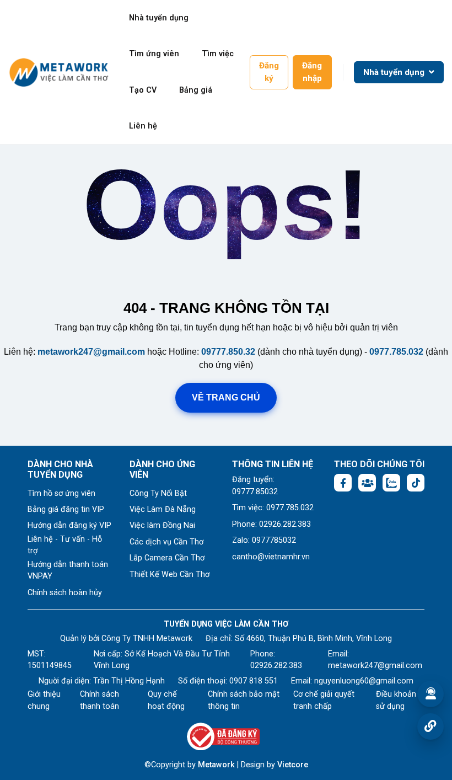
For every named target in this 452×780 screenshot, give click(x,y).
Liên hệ (143, 126)
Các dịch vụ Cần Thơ (166, 542)
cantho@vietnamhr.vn (271, 557)
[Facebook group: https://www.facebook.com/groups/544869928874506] (367, 482)
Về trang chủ (226, 397)
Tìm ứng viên (154, 53)
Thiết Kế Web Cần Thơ (169, 574)
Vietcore (292, 765)
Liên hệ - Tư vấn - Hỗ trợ (65, 545)
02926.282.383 (276, 665)
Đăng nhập (312, 72)
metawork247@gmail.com (91, 351)
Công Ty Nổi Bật (158, 493)
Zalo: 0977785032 (264, 540)
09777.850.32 (228, 351)
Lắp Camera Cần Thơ (167, 558)
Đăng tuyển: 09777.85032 (255, 485)
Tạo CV (143, 90)
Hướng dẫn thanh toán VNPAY (68, 570)
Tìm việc (218, 53)
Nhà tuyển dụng (159, 18)
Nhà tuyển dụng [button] (395, 72)
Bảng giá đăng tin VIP (66, 509)
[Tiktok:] (415, 482)
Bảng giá (195, 90)
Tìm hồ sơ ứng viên (61, 493)
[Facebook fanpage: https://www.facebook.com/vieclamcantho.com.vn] (343, 482)
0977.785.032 (396, 351)
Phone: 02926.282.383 (271, 524)
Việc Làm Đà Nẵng (163, 509)
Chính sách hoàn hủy (65, 592)
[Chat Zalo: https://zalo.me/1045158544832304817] (391, 482)
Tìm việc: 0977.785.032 (273, 507)
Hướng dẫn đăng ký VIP (69, 525)
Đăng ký (269, 72)
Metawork (216, 765)
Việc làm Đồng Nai (162, 525)
